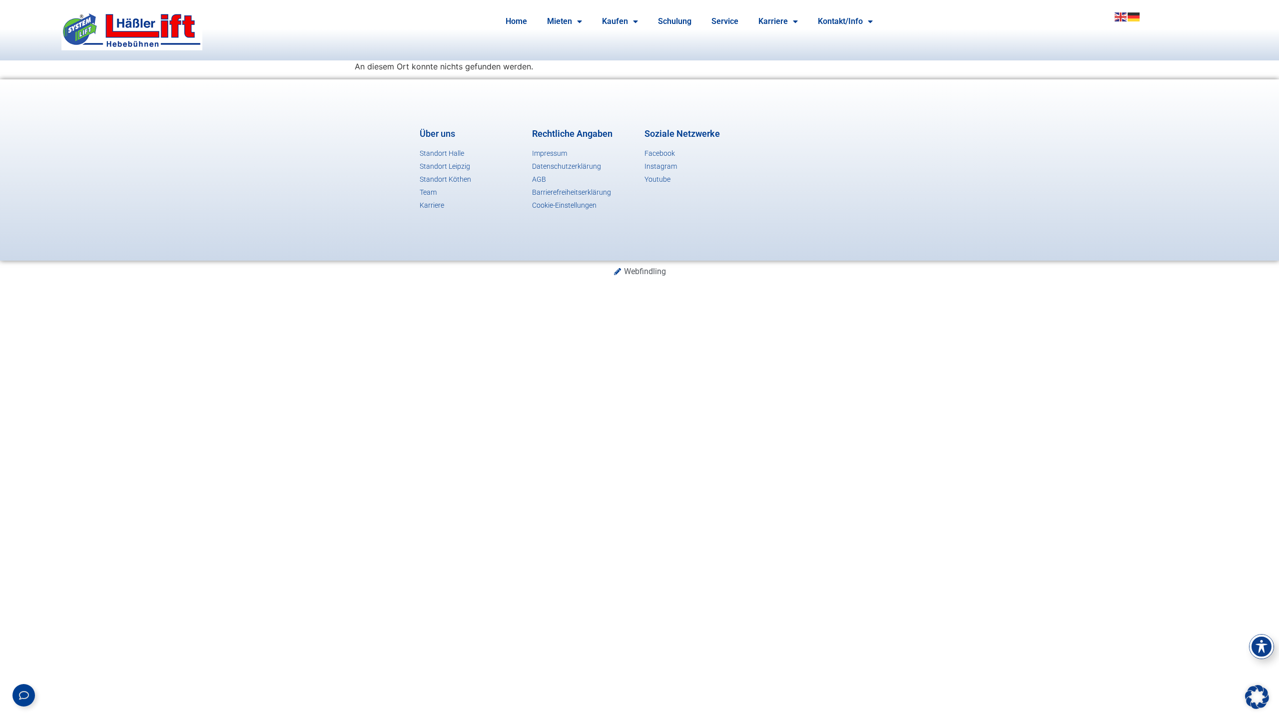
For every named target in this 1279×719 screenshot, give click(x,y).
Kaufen (615, 21)
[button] (1257, 697)
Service (724, 21)
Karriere (773, 21)
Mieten (559, 21)
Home (516, 21)
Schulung (674, 21)
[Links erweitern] (23, 695)
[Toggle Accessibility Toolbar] (1262, 647)
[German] (1134, 16)
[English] (1121, 16)
